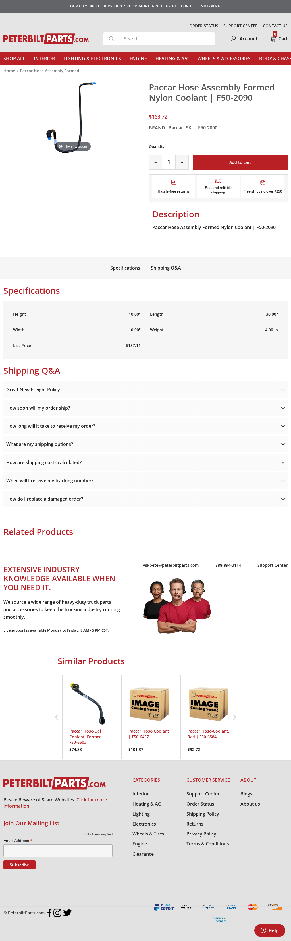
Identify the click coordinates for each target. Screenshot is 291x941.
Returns (194, 824)
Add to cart (240, 162)
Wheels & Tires (148, 834)
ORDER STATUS (203, 25)
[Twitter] (67, 912)
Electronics (144, 824)
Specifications (125, 268)
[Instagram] (57, 913)
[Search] (111, 38)
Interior (140, 794)
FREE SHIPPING (205, 6)
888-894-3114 (228, 565)
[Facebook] (49, 913)
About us (250, 804)
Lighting (141, 814)
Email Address (17, 840)
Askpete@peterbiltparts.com (171, 565)
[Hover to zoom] (72, 117)
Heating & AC (146, 804)
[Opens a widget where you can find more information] (269, 931)
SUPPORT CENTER (240, 25)
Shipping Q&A (166, 268)
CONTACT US (275, 25)
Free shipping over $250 (263, 191)
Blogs (246, 794)
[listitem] (90, 717)
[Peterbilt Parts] (46, 38)
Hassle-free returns (174, 191)
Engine (139, 844)
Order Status (200, 804)
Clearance (143, 854)
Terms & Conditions (207, 844)
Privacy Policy (201, 834)
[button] (56, 717)
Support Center (272, 565)
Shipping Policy (202, 814)
